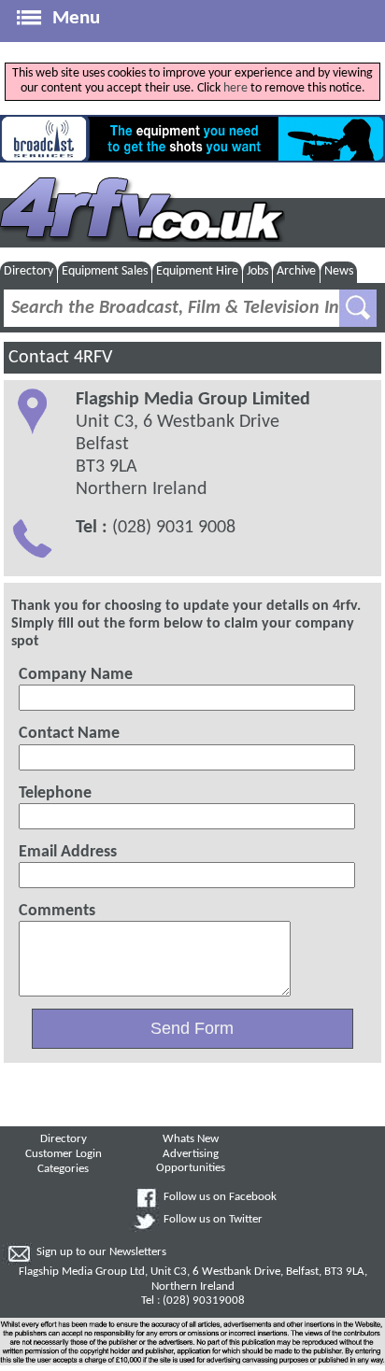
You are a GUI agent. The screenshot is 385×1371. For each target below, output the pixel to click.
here (235, 88)
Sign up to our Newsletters (101, 1252)
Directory (28, 271)
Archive (296, 271)
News (338, 271)
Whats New (191, 1139)
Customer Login (63, 1154)
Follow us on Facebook (220, 1197)
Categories (63, 1169)
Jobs (257, 271)
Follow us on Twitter (213, 1219)
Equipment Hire (197, 271)
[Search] (358, 308)
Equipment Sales (105, 271)
